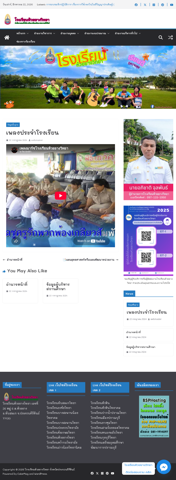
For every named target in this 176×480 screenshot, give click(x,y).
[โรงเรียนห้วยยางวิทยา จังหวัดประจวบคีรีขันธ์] (7, 37)
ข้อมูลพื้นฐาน (13, 125)
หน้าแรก (20, 33)
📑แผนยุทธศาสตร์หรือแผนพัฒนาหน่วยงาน (88, 259)
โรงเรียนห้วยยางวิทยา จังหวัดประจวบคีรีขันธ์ (50, 469)
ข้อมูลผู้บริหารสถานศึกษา (58, 286)
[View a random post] (170, 37)
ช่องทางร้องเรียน (25, 41)
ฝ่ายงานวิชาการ (43, 33)
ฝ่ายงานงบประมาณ (95, 33)
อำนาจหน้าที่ (14, 259)
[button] (27, 33)
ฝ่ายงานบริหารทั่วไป (126, 33)
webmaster (37, 140)
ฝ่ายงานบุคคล (68, 33)
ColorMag (23, 473)
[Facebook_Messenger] (164, 468)
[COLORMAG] (22, 394)
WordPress (40, 473)
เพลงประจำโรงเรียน (147, 312)
